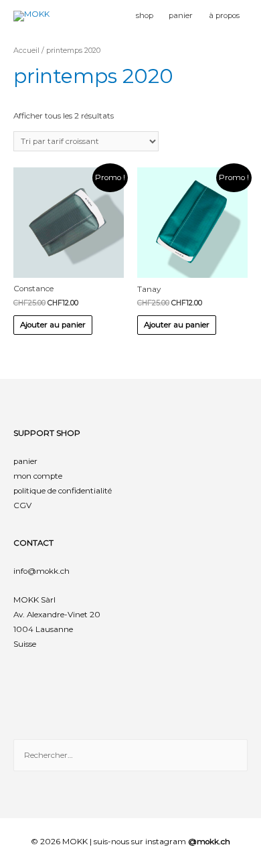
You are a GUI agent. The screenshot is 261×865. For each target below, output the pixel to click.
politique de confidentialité (62, 490)
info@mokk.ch (41, 571)
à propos (224, 15)
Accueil (26, 50)
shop (144, 15)
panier (181, 15)
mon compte (37, 476)
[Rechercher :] (130, 755)
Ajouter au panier (53, 324)
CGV (22, 505)
